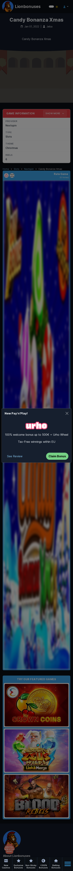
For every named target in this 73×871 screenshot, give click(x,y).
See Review (15, 456)
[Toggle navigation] (67, 864)
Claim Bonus (57, 456)
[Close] (67, 413)
